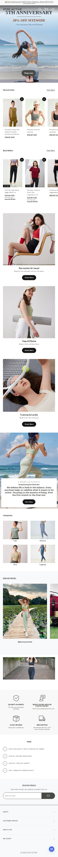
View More (51, 90)
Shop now (28, 73)
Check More (29, 278)
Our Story (29, 502)
